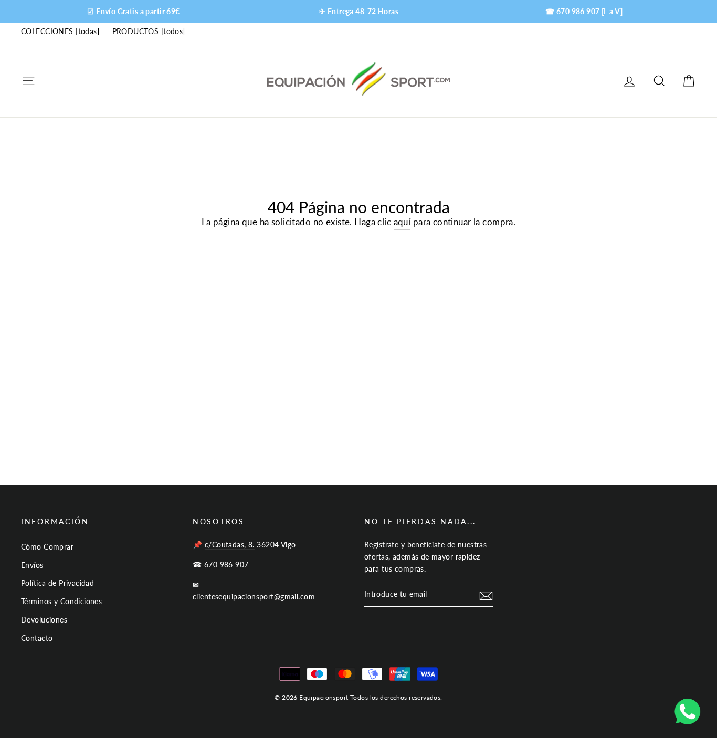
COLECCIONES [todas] (60, 31)
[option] (133, 11)
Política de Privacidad (57, 582)
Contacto (36, 638)
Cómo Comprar (47, 546)
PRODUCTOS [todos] (148, 31)
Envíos (32, 565)
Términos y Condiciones (61, 601)
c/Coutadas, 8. (230, 544)
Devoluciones (44, 619)
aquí (402, 221)
